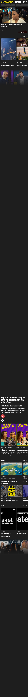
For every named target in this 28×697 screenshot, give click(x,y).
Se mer (22, 32)
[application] (14, 15)
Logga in (18, 2)
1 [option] (2, 420)
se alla (25, 36)
